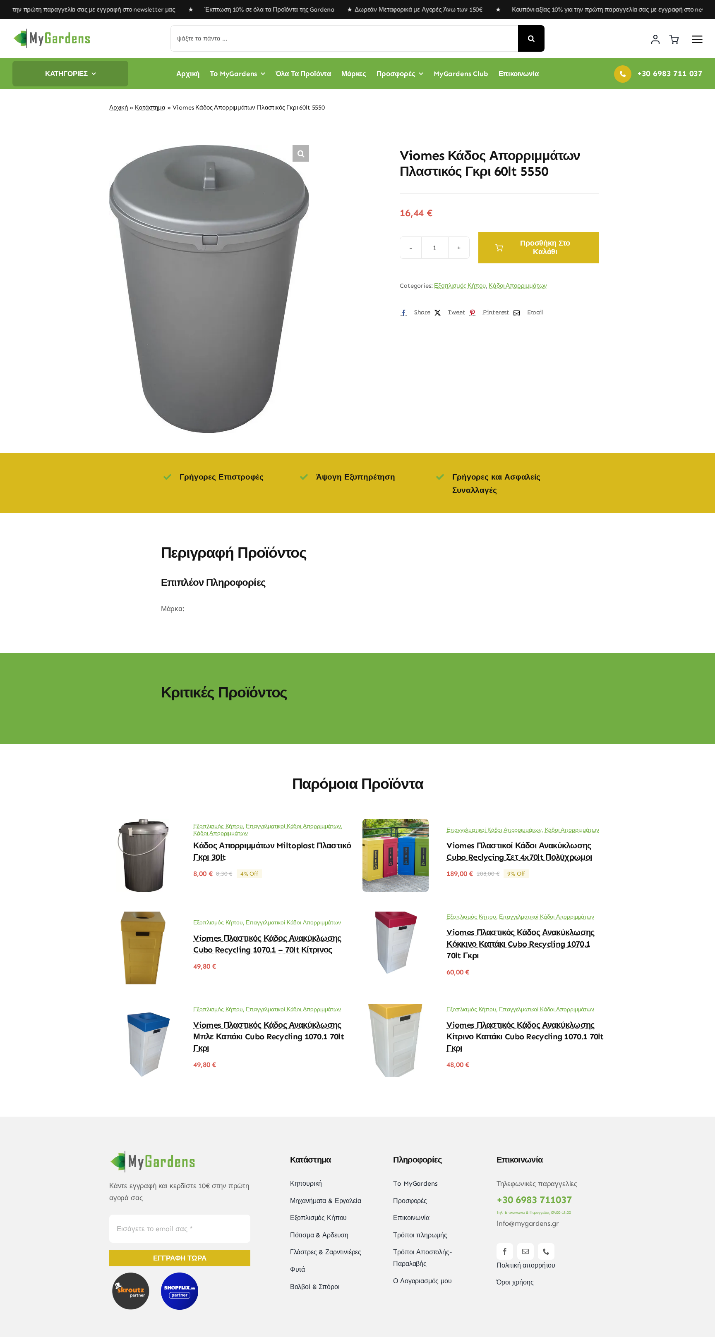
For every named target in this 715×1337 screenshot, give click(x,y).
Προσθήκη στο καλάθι (545, 247)
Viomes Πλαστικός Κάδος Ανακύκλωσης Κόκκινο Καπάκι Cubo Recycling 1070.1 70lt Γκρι (520, 943)
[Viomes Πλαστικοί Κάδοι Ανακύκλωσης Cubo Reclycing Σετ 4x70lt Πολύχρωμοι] (395, 825)
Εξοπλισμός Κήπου (459, 285)
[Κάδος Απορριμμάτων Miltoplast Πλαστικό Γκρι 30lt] (142, 825)
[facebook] (505, 1251)
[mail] (525, 1251)
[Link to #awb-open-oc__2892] (697, 39)
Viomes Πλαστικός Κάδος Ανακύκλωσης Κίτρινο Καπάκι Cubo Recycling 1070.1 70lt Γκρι (524, 1036)
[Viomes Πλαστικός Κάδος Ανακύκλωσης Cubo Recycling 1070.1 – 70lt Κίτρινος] (142, 917)
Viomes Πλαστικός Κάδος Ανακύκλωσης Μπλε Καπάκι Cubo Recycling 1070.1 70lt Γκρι (268, 1036)
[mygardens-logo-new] (51, 31)
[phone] (546, 1251)
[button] (301, 153)
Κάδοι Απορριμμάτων (518, 285)
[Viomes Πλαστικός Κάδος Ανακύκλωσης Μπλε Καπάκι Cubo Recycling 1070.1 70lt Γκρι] (142, 1010)
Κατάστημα (150, 107)
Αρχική (118, 107)
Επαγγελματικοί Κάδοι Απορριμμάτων (293, 826)
